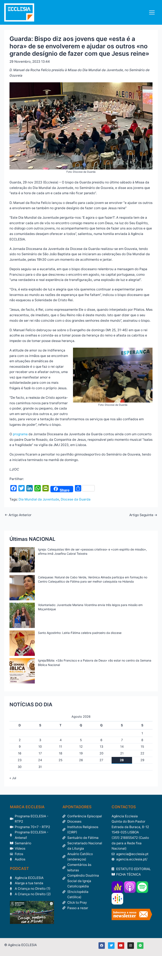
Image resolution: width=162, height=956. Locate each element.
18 (60, 753)
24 (40, 760)
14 (122, 747)
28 (122, 760)
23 (20, 760)
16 (19, 753)
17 (40, 753)
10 (40, 747)
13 (101, 747)
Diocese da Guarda (75, 499)
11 (60, 747)
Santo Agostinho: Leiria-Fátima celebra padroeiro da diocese (80, 633)
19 (81, 753)
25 (60, 760)
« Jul (12, 778)
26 (81, 760)
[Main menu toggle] (152, 12)
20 (101, 753)
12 (81, 747)
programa (20, 434)
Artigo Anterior (18, 515)
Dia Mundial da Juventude (39, 499)
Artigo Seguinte (143, 515)
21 (122, 753)
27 (101, 760)
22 (142, 753)
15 (142, 747)
